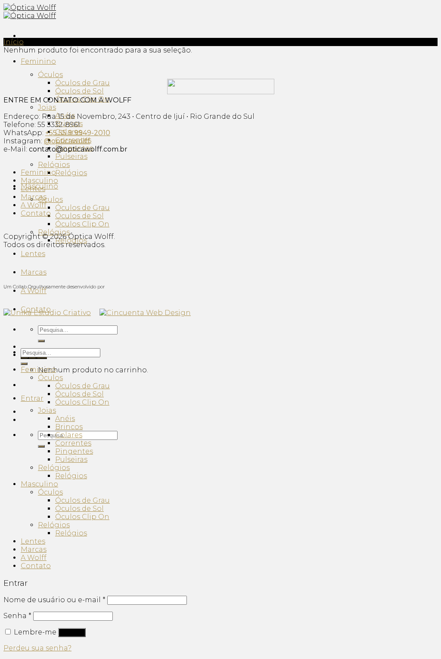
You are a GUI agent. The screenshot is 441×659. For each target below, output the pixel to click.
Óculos (50, 75)
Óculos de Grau (82, 83)
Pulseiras (71, 156)
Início (13, 42)
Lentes (33, 254)
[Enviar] (41, 341)
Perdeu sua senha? (37, 648)
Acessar (72, 632)
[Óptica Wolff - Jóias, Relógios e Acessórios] (29, 11)
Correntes (73, 443)
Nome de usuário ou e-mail (54, 600)
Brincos (69, 427)
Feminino (38, 61)
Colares (68, 435)
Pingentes (74, 451)
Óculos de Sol (79, 91)
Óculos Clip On (82, 224)
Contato (36, 213)
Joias (47, 107)
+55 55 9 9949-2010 (77, 133)
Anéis (65, 419)
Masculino (39, 180)
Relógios (54, 165)
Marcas (34, 272)
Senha (17, 616)
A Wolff (34, 291)
